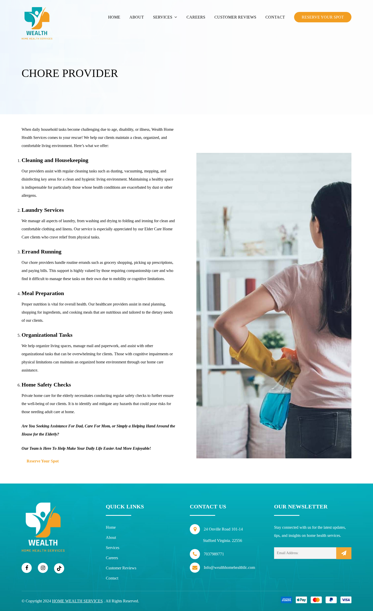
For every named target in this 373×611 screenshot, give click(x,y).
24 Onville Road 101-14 (223, 535)
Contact (112, 578)
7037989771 (214, 554)
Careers (112, 558)
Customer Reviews (121, 568)
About (111, 537)
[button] (45, 461)
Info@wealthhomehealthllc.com (229, 567)
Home (111, 527)
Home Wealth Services (77, 601)
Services (112, 547)
